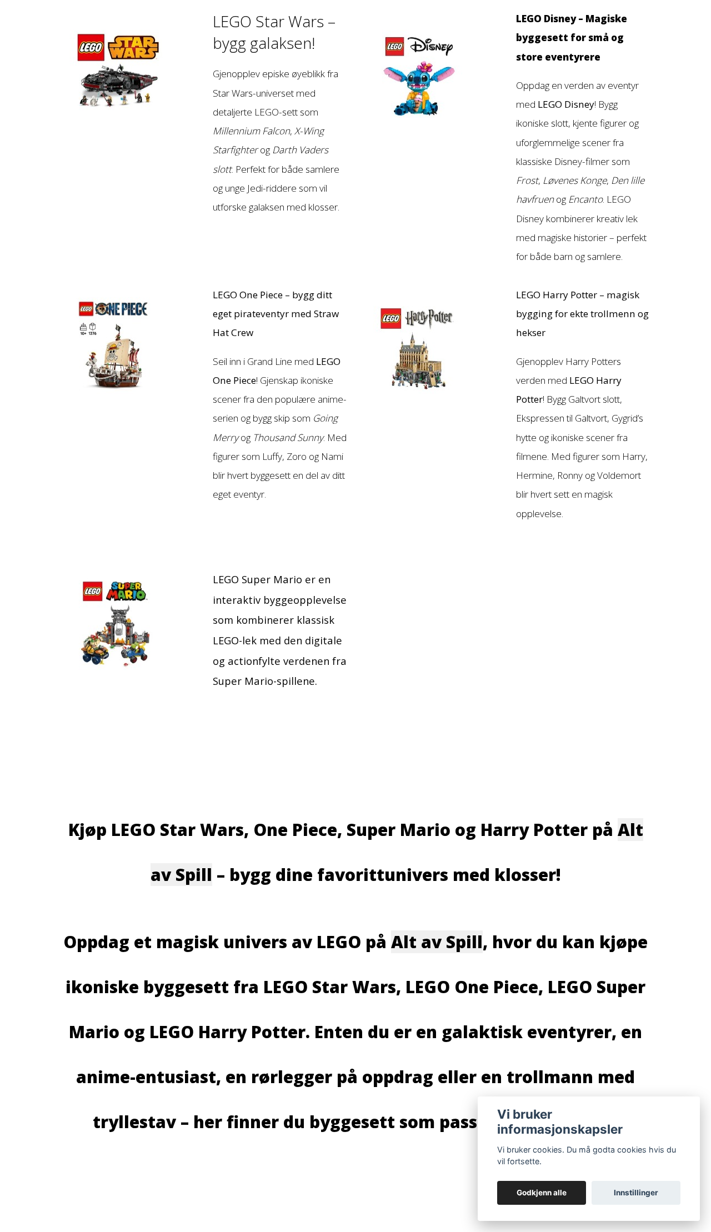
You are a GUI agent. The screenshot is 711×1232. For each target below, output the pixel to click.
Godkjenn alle (542, 1192)
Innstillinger (636, 1192)
